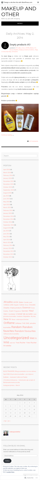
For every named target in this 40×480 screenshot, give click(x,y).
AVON (27, 48)
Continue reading (7, 135)
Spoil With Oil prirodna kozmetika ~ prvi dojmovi (18, 374)
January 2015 (7, 213)
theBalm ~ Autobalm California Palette (15, 377)
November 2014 (8, 219)
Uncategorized (16, 337)
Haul (31, 310)
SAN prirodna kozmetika (11, 334)
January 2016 (7, 178)
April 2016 (6, 169)
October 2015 (7, 187)
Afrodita (18, 48)
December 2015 (8, 181)
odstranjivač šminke (22, 319)
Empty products (24, 50)
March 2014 (7, 242)
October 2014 (7, 222)
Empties (16, 50)
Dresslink (32, 305)
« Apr (5, 421)
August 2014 (7, 228)
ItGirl (5, 314)
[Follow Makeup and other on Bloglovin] (11, 290)
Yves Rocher (21, 342)
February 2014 (8, 245)
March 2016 (7, 172)
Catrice (21, 305)
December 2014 (8, 216)
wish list (12, 343)
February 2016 (8, 175)
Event (11, 311)
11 (34, 406)
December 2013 (8, 251)
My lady (8, 51)
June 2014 (6, 234)
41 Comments (33, 141)
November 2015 (8, 184)
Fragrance (17, 311)
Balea (32, 48)
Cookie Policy (10, 472)
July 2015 (6, 196)
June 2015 (6, 198)
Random (16, 327)
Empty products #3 (20, 44)
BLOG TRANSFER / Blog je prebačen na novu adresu (19, 371)
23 (24, 413)
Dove (11, 50)
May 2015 (6, 201)
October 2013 (7, 257)
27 (10, 416)
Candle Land (28, 302)
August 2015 (7, 193)
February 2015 (8, 210)
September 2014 (8, 225)
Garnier (25, 311)
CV (35, 48)
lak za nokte (28, 314)
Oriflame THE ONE (22, 323)
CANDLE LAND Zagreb (11, 305)
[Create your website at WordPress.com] (20, 2)
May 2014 (6, 236)
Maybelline (26, 316)
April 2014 (6, 239)
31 (29, 416)
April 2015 (6, 204)
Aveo (23, 48)
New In (7, 319)
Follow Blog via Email (14, 446)
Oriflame (9, 323)
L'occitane (11, 314)
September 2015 (8, 190)
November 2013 (8, 254)
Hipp (36, 50)
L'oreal (3, 51)
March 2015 (7, 207)
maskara (20, 316)
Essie (33, 308)
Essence (26, 307)
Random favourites (25, 330)
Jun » (9, 421)
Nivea (13, 319)
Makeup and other (18, 11)
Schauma (15, 51)
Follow (7, 461)
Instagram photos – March (11, 385)
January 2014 (7, 248)
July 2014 (6, 231)
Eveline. (31, 50)
